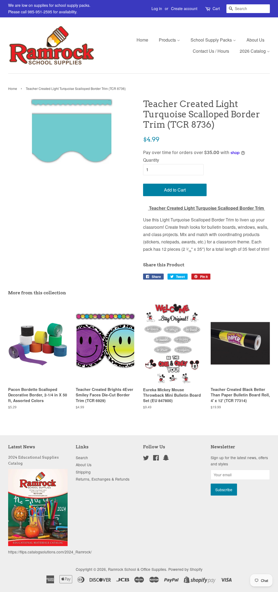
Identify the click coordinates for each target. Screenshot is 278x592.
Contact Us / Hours (211, 51)
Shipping (83, 472)
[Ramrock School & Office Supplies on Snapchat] (166, 458)
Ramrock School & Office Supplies (137, 569)
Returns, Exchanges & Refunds (102, 479)
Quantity (151, 160)
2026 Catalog (253, 51)
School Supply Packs (212, 40)
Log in (156, 8)
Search (82, 457)
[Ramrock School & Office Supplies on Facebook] (156, 458)
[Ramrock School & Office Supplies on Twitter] (146, 458)
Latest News (21, 446)
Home (142, 40)
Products (168, 40)
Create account (184, 8)
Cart (216, 8)
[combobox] (248, 8)
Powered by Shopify (185, 569)
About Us (255, 40)
